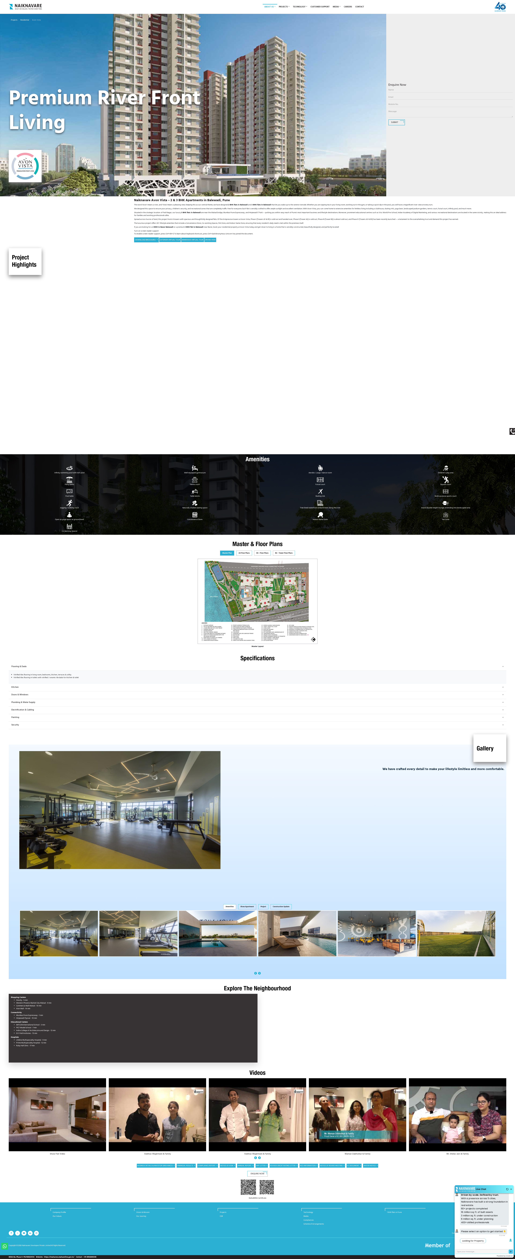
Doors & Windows (19, 697)
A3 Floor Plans (244, 555)
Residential (24, 20)
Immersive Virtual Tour (192, 239)
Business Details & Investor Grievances (155, 1168)
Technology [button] (299, 6)
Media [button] (336, 6)
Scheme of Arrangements (314, 1226)
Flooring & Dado (19, 669)
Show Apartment (247, 909)
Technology (308, 1215)
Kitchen (15, 690)
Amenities (230, 909)
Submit (394, 122)
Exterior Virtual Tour (170, 239)
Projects (14, 20)
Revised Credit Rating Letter (283, 1168)
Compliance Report (207, 1168)
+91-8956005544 (90, 1257)
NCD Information (308, 1168)
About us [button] (269, 6)
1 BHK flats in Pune (394, 1215)
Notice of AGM (227, 1168)
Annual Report (245, 1168)
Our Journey (141, 1218)
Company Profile (59, 1215)
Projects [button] (283, 6)
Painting (15, 720)
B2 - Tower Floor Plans (284, 555)
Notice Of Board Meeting (331, 1168)
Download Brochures (145, 239)
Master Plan (227, 555)
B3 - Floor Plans (262, 555)
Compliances (309, 1222)
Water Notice (370, 1168)
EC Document (353, 1168)
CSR (221, 1218)
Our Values (57, 1218)
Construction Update (281, 909)
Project (263, 909)
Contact (359, 6)
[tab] (227, 555)
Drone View (210, 239)
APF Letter (261, 1168)
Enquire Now (257, 1176)
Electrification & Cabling (22, 712)
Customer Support (320, 6)
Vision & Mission (143, 1215)
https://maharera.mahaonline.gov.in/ (59, 1257)
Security (15, 727)
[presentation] (255, 976)
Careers (348, 6)
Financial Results (185, 1168)
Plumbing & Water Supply (23, 705)
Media (306, 1218)
